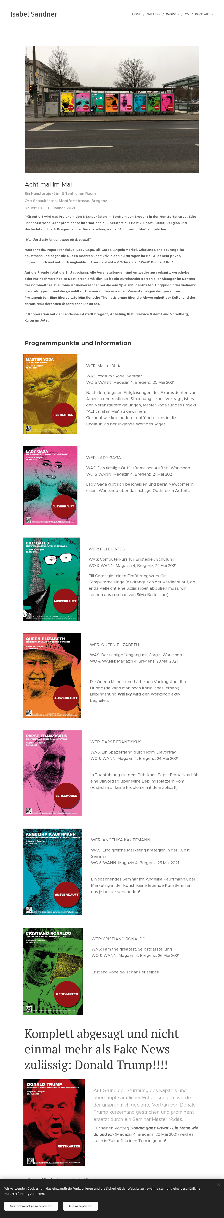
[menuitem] (138, 14)
